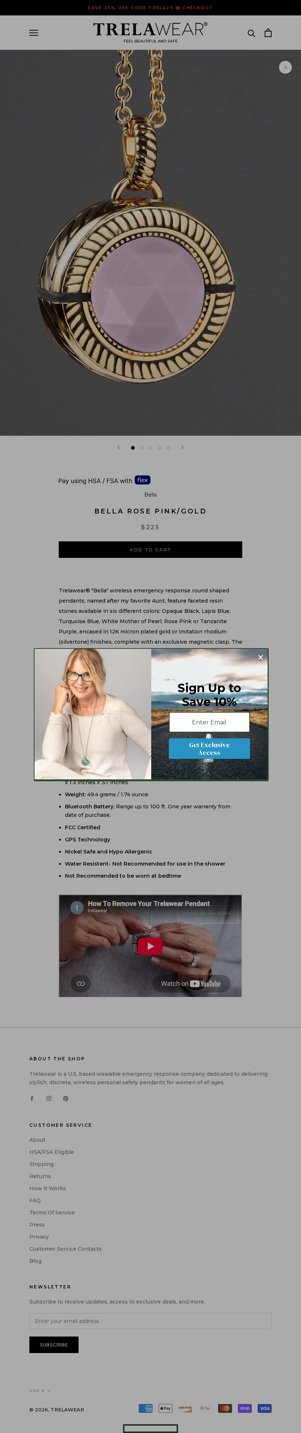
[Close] (260, 657)
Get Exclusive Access (209, 748)
